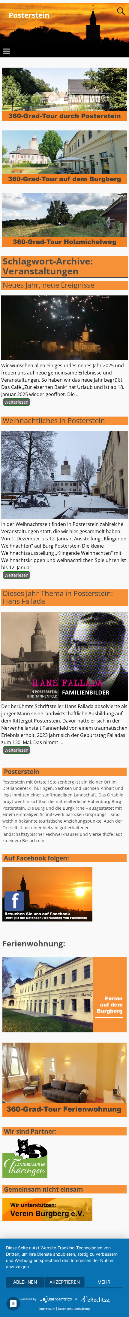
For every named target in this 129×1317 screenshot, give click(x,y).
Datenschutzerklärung (74, 1308)
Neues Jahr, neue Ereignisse (48, 285)
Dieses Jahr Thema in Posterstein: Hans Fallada (58, 597)
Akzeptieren (65, 1282)
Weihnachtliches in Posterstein (54, 420)
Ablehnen (25, 1282)
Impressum (47, 1308)
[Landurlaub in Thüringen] (24, 1176)
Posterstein (29, 15)
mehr (104, 1282)
